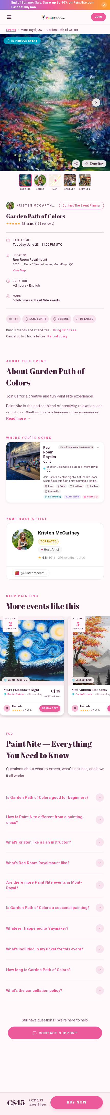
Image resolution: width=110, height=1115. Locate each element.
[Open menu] (9, 17)
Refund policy (57, 336)
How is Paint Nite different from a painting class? (44, 820)
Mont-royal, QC (31, 30)
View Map (19, 270)
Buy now (30, 7)
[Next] (96, 102)
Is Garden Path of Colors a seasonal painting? (48, 907)
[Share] (76, 164)
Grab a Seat (50, 708)
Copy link (96, 163)
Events (11, 30)
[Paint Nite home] (53, 17)
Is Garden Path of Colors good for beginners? (47, 797)
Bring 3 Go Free (64, 330)
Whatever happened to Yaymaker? (37, 928)
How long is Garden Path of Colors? (38, 970)
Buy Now (76, 1102)
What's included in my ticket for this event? (44, 949)
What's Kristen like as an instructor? (38, 842)
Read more (16, 418)
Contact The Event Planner (81, 205)
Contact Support (58, 1033)
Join (98, 17)
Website (91, 497)
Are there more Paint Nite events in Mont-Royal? (44, 885)
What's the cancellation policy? (34, 990)
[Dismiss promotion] (104, 5)
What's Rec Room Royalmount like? (37, 863)
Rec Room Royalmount (30, 259)
